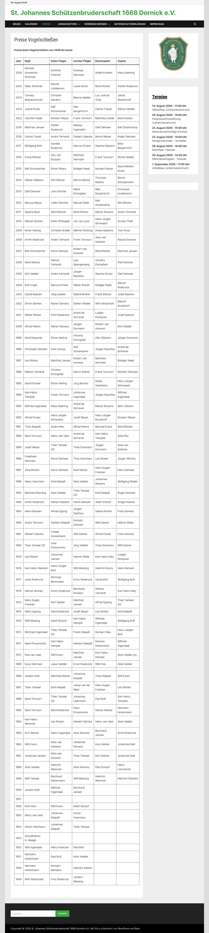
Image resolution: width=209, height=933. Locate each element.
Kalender (31, 24)
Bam (137, 928)
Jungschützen (67, 24)
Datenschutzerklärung (130, 24)
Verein (46, 24)
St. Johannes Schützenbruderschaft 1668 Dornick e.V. (93, 12)
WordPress (124, 928)
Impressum (157, 24)
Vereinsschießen (95, 24)
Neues (17, 24)
